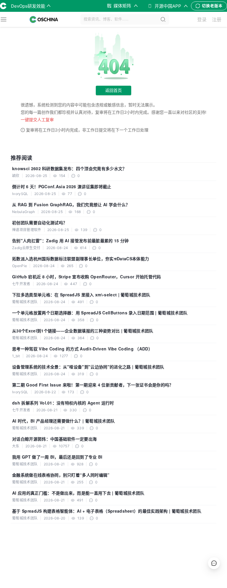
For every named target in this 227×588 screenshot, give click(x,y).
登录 (202, 19)
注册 (216, 19)
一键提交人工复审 (37, 119)
